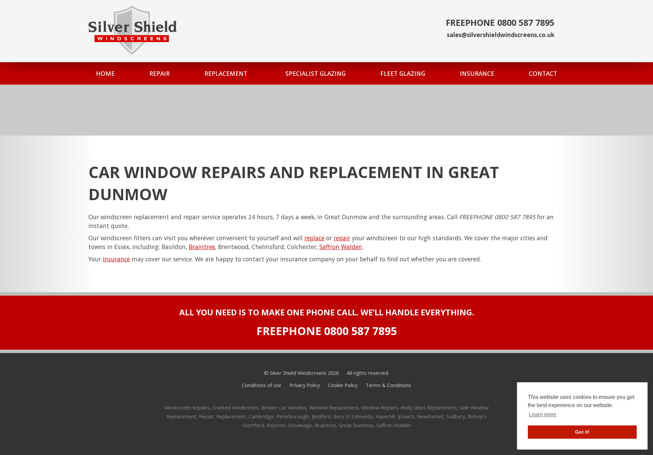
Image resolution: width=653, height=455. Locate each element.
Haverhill (385, 416)
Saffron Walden (340, 247)
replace (314, 238)
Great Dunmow (356, 425)
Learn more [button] (542, 414)
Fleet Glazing (402, 73)
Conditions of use (261, 385)
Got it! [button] (582, 432)
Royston (276, 425)
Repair (159, 73)
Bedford (321, 416)
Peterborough (293, 416)
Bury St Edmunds (353, 416)
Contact (543, 73)
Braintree (202, 247)
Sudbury (455, 416)
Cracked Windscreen (235, 407)
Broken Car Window (283, 407)
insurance (116, 259)
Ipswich (406, 416)
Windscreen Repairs (187, 407)
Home (105, 73)
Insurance (477, 73)
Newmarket (430, 416)
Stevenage (300, 425)
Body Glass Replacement (429, 407)
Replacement (231, 416)
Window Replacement (333, 407)
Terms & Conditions (388, 385)
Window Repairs (379, 407)
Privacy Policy (304, 385)
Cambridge (261, 416)
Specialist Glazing (315, 73)
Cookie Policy (342, 385)
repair (342, 238)
